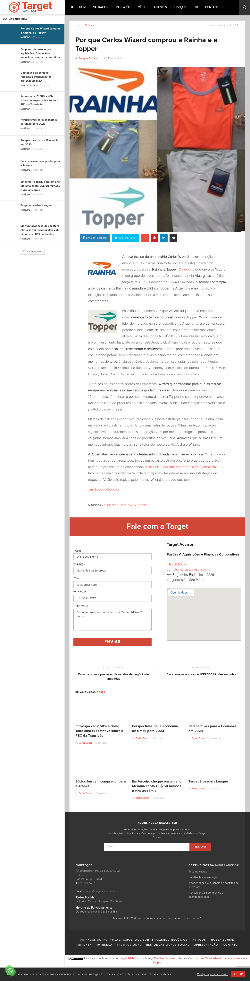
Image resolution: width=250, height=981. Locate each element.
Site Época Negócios (104, 489)
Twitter (92, 901)
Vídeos (143, 7)
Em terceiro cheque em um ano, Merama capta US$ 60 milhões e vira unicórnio (41, 186)
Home (83, 7)
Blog (195, 7)
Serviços (179, 7)
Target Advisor (127, 958)
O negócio (187, 269)
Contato (211, 7)
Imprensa (84, 945)
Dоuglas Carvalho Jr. (90, 58)
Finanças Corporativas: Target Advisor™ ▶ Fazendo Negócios (134, 940)
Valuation (101, 7)
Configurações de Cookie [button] (212, 974)
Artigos (199, 940)
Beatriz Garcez (85, 743)
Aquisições (109, 505)
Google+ (103, 901)
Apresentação (206, 945)
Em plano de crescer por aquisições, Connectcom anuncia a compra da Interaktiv (40, 53)
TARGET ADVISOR (227, 865)
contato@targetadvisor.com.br (189, 569)
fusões (122, 505)
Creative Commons (165, 958)
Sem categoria (29, 86)
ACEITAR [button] (238, 974)
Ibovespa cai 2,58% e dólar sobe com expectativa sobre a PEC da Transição (39, 100)
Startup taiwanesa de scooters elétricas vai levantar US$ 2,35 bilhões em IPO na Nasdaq (40, 230)
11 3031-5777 (87, 883)
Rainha (132, 505)
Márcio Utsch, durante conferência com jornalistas (179, 467)
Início (78, 25)
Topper (142, 505)
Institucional (129, 945)
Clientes (160, 7)
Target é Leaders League (36, 205)
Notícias (25, 37)
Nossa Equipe (222, 940)
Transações (123, 7)
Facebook (116, 901)
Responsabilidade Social (167, 945)
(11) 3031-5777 (177, 564)
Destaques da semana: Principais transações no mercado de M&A (36, 76)
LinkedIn (81, 901)
